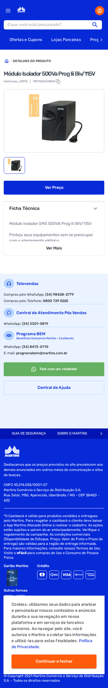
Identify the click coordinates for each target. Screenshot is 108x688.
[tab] (14, 165)
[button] (97, 24)
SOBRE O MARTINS (72, 433)
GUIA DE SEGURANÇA (29, 433)
